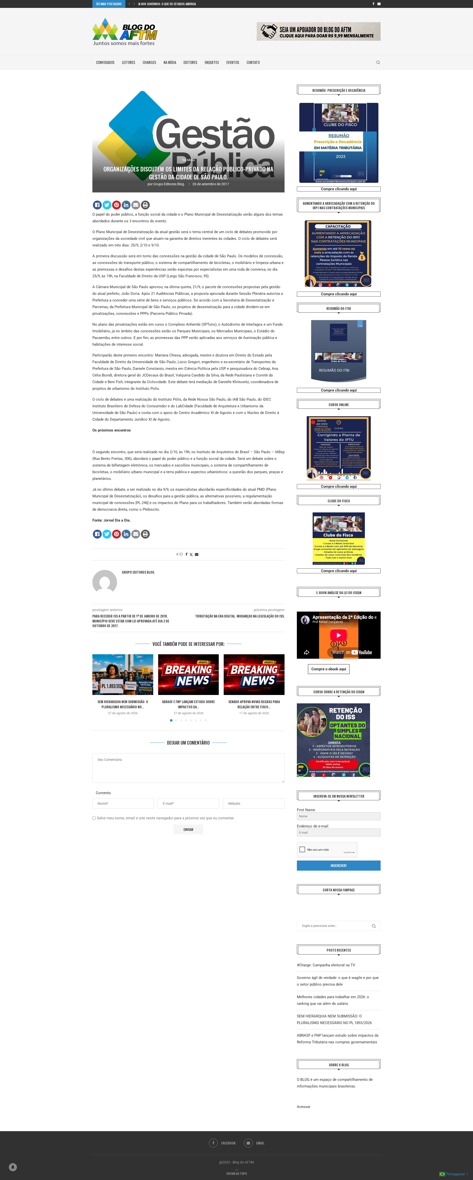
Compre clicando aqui (339, 189)
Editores (190, 62)
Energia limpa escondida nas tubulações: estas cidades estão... (180, 4)
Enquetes (212, 62)
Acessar (303, 1107)
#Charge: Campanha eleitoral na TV (326, 965)
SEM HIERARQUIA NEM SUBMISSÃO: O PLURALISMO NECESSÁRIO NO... (123, 704)
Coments (103, 793)
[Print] (145, 205)
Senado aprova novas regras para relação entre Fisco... (254, 704)
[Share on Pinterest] (116, 205)
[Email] (379, 4)
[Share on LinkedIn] (126, 205)
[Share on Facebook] (97, 205)
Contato (253, 62)
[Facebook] (373, 4)
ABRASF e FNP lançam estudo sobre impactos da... (188, 704)
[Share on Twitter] (106, 205)
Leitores (128, 62)
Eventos (232, 62)
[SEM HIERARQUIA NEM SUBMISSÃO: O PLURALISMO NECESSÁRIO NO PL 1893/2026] (122, 674)
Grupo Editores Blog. (169, 184)
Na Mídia (170, 62)
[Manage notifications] (13, 1167)
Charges (149, 62)
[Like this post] (181, 554)
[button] (129, 4)
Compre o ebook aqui (328, 669)
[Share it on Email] (135, 205)
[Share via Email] (196, 554)
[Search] (378, 62)
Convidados (105, 62)
